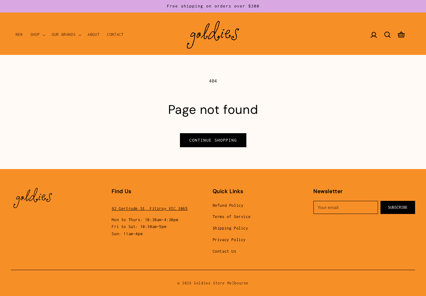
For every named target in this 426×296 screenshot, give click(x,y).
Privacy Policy (229, 239)
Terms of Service (232, 216)
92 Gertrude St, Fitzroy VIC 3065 (149, 208)
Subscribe (398, 207)
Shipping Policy (230, 228)
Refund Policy (228, 205)
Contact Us (224, 251)
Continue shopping (213, 140)
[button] (37, 34)
